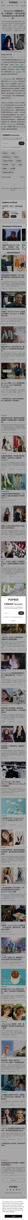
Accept (13, 1216)
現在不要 (13, 620)
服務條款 (16, 617)
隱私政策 (20, 617)
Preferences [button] (11, 1211)
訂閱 (21, 613)
